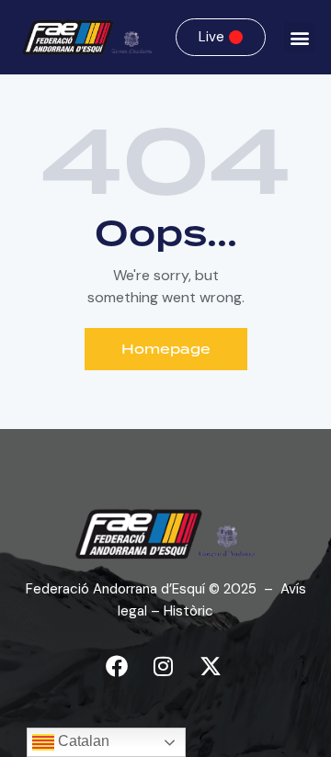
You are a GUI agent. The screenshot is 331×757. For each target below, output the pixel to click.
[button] (299, 37)
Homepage (166, 349)
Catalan (81, 741)
